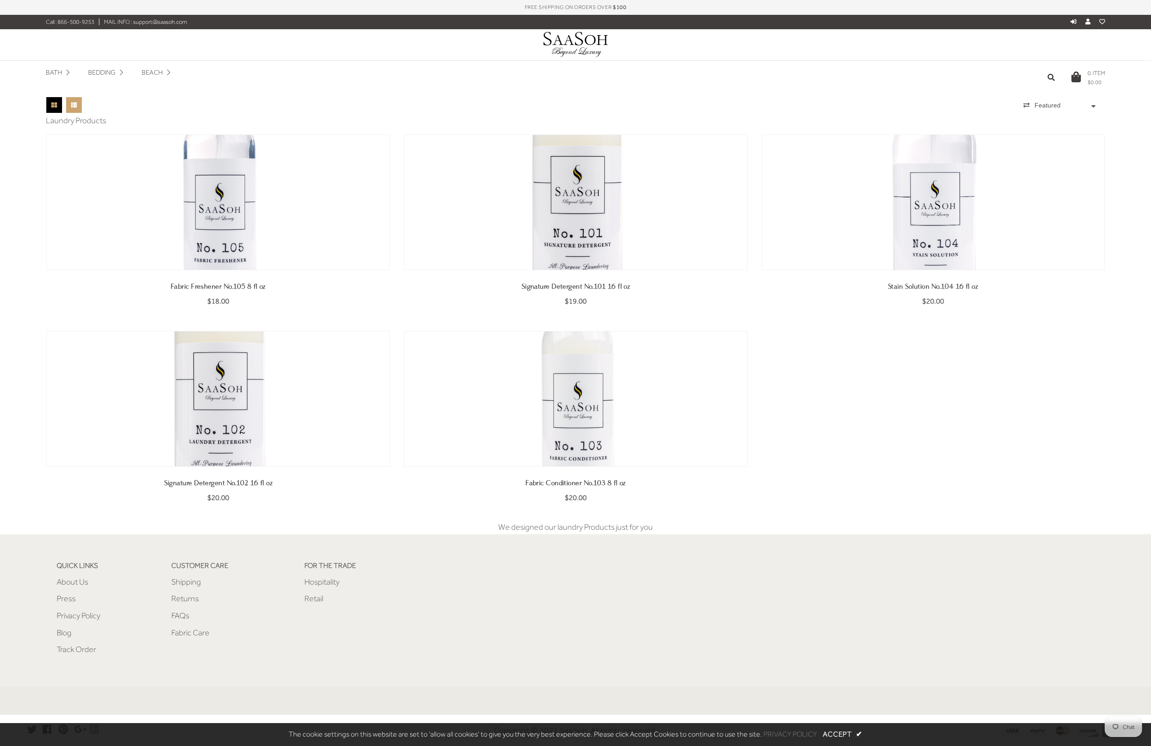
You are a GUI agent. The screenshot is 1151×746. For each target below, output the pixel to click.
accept (842, 734)
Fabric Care (190, 632)
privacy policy (790, 734)
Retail (313, 598)
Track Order (76, 649)
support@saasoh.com (159, 21)
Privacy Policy (78, 615)
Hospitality (321, 581)
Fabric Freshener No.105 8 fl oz (218, 286)
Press (66, 598)
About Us (72, 581)
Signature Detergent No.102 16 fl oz (218, 483)
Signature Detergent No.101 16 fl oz (576, 286)
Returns (185, 598)
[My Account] (1090, 21)
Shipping (186, 581)
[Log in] (1073, 21)
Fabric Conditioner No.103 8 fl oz (576, 483)
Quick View (218, 257)
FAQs (180, 615)
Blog (64, 632)
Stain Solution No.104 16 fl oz (933, 286)
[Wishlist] (1102, 21)
